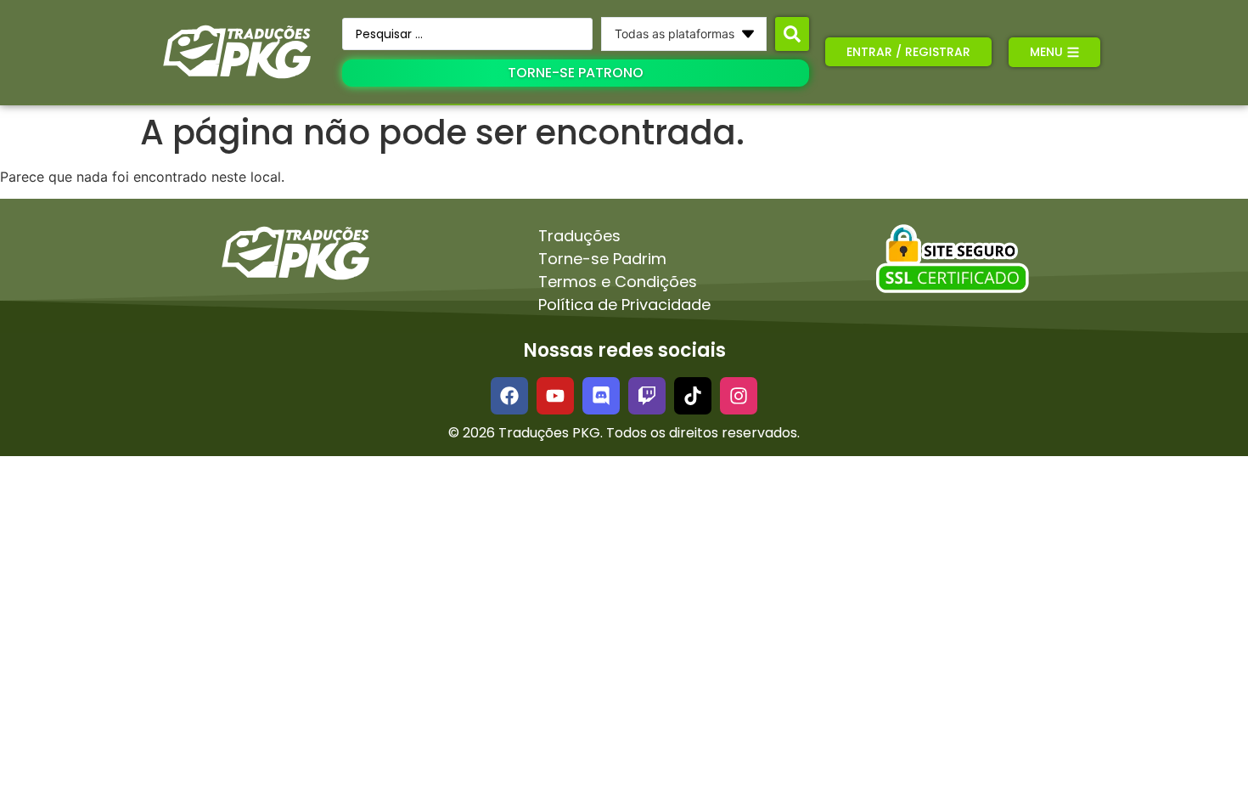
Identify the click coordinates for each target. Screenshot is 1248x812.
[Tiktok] (692, 395)
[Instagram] (738, 395)
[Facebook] (509, 395)
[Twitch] (647, 395)
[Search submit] (792, 34)
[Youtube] (555, 395)
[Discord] (601, 395)
